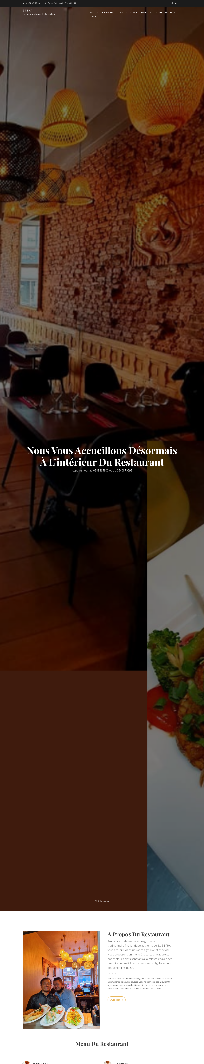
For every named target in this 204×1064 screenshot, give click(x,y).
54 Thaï (28, 10)
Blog (144, 12)
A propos (107, 12)
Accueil (94, 12)
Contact (131, 12)
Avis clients (116, 999)
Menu (120, 12)
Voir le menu (102, 901)
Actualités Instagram (164, 12)
